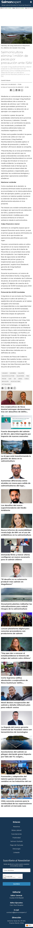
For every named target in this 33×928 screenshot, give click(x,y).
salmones (20, 376)
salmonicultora (8, 376)
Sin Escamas (20, 5)
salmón (21, 373)
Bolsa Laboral (6, 5)
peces (4, 378)
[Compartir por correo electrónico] (19, 90)
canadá (5, 373)
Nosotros (28, 5)
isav (9, 378)
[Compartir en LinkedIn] (16, 90)
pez (27, 376)
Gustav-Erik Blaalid (16, 898)
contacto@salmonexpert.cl (17, 912)
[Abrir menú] (31, 2)
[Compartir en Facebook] (11, 90)
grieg (20, 378)
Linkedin (16, 852)
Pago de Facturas (16, 845)
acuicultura (15, 381)
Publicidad (16, 837)
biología (5, 381)
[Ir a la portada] (14, 2)
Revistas (13, 5)
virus (27, 378)
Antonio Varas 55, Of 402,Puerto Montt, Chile (16, 922)
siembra (13, 373)
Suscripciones (16, 834)
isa (15, 378)
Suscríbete (16, 884)
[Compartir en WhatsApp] (22, 90)
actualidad (6, 384)
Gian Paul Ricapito (16, 905)
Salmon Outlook (16, 841)
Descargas (16, 848)
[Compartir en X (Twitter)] (13, 90)
